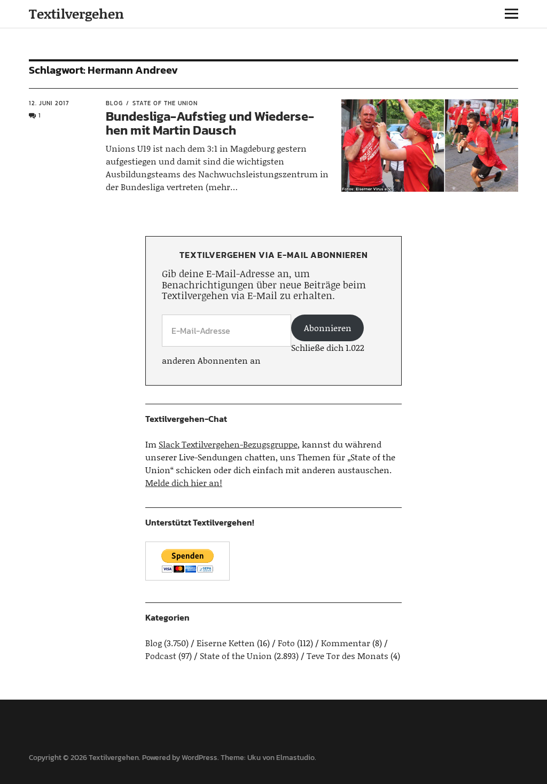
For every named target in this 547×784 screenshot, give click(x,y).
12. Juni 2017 (49, 103)
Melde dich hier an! (183, 482)
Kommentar (345, 643)
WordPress (199, 757)
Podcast (160, 655)
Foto (286, 643)
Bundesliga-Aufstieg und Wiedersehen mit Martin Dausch (210, 123)
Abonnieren (327, 328)
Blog (114, 103)
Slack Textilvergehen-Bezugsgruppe (228, 444)
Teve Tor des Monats (347, 655)
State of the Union (165, 103)
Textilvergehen (76, 13)
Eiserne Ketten (226, 643)
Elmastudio (295, 757)
